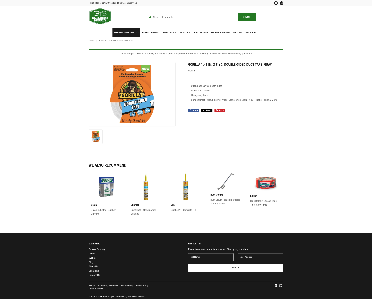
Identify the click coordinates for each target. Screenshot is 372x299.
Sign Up (235, 267)
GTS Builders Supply (105, 296)
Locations (94, 270)
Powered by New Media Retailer (130, 296)
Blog (91, 262)
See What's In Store (220, 32)
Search (249, 17)
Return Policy (142, 285)
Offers (92, 253)
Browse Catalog (150, 32)
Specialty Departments (125, 32)
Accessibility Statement (108, 285)
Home (91, 41)
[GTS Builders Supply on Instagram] (280, 285)
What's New (169, 32)
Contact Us (250, 32)
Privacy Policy (127, 285)
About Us (184, 32)
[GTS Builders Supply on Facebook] (276, 285)
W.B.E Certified (201, 32)
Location (237, 32)
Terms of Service (96, 289)
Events (92, 258)
